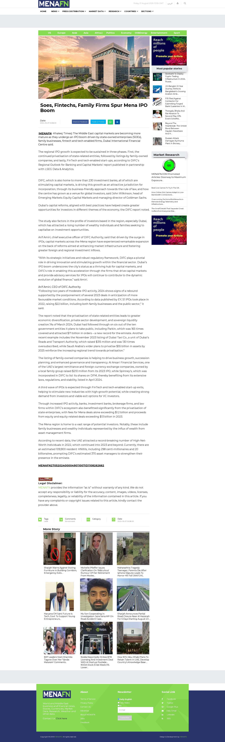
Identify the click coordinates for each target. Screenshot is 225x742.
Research (114, 11)
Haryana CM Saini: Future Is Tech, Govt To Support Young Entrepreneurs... (59, 616)
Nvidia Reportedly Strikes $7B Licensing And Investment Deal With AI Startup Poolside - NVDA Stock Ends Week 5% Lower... (97, 662)
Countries (130, 11)
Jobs (82, 718)
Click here (61, 718)
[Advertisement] (113, 21)
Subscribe (124, 717)
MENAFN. (58, 737)
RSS (168, 718)
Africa (98, 33)
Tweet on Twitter (98, 122)
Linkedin (170, 714)
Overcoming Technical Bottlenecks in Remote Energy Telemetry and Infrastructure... (167, 201)
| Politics (110, 33)
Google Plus (172, 707)
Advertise (84, 711)
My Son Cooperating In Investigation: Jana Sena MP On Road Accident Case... (97, 616)
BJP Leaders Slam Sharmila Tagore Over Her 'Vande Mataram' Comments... (58, 660)
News (54, 11)
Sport (175, 33)
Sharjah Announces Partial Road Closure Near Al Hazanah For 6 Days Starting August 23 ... (133, 616)
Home (43, 11)
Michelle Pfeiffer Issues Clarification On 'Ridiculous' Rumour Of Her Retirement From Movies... (95, 572)
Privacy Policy (86, 703)
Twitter (169, 703)
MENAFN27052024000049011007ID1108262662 (71, 465)
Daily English (125, 699)
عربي (170, 3)
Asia (86, 33)
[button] (178, 3)
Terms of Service (87, 699)
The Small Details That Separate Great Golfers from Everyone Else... (168, 209)
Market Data (96, 11)
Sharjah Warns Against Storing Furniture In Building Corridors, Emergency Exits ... (60, 570)
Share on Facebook (80, 122)
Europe (61, 33)
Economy (126, 33)
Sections (146, 11)
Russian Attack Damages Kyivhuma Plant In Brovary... (174, 141)
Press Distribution (73, 11)
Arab (74, 33)
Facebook (171, 699)
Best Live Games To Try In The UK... (166, 188)
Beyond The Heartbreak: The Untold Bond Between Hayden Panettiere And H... (175, 128)
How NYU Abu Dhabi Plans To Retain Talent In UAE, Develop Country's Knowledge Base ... (133, 660)
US (46, 33)
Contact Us (85, 707)
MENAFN (45, 133)
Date (43, 120)
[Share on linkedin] (117, 122)
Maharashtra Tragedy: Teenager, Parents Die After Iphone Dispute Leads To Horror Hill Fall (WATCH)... (131, 572)
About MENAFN (87, 714)
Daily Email (171, 711)
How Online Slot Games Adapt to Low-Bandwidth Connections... (168, 193)
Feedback (84, 722)
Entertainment (155, 33)
